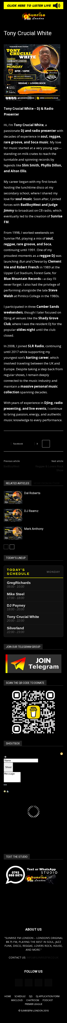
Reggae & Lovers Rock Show (49, 468)
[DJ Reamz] (13, 515)
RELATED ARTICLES (17, 483)
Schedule (20, 996)
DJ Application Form (48, 996)
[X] (48, 982)
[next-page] (12, 547)
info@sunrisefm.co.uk (42, 957)
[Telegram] (38, 982)
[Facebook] (19, 982)
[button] (6, 16)
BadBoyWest (11, 466)
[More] (46, 443)
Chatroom (32, 1000)
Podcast (48, 1000)
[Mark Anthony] (13, 533)
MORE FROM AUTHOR (47, 483)
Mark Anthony (33, 529)
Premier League (33, 1004)
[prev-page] (6, 547)
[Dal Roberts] (13, 497)
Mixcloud (17, 1000)
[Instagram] (28, 982)
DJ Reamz (31, 511)
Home (7, 996)
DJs (6, 502)
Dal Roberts (32, 493)
